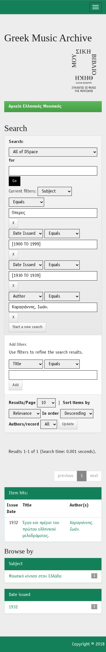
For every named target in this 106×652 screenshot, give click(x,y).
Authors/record (24, 424)
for (12, 160)
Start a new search (27, 327)
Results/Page (22, 403)
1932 (13, 607)
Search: (16, 142)
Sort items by (76, 403)
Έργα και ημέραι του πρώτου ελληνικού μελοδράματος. (41, 529)
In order (50, 413)
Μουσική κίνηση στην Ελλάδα (35, 576)
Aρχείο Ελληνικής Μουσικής (35, 106)
